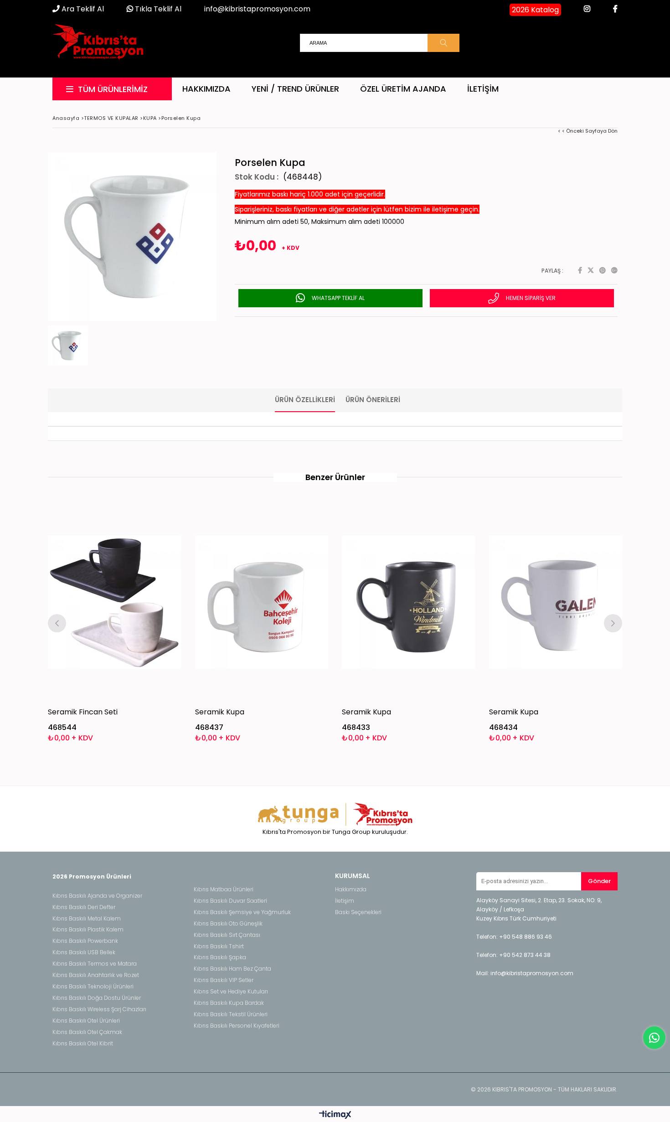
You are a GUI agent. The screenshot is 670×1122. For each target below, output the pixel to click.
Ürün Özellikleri (305, 399)
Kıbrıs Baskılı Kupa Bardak (229, 1003)
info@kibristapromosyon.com (257, 9)
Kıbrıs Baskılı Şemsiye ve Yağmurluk (242, 912)
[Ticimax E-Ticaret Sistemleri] (335, 1115)
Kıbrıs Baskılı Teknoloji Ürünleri (93, 986)
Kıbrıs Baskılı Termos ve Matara (94, 964)
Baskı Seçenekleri (358, 912)
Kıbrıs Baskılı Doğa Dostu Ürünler (96, 998)
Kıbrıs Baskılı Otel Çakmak (87, 1032)
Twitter (591, 270)
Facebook (580, 270)
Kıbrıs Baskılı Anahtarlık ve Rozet (95, 975)
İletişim (483, 88)
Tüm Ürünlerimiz (113, 89)
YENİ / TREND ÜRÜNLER (295, 88)
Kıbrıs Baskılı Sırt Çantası (227, 935)
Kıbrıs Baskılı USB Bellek (83, 952)
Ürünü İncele (147, 622)
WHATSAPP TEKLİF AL (337, 298)
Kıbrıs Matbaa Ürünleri (223, 889)
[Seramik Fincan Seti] (114, 602)
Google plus (614, 270)
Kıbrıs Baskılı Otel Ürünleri (86, 1021)
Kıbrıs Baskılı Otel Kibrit (82, 1043)
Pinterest (602, 270)
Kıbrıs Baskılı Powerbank (85, 941)
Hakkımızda (206, 88)
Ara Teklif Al (82, 9)
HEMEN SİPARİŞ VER (530, 298)
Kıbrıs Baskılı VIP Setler (223, 980)
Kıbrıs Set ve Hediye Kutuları (231, 991)
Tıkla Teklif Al (157, 9)
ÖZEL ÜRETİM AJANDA (403, 88)
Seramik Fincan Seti (83, 712)
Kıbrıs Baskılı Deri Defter (83, 907)
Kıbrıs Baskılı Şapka (220, 957)
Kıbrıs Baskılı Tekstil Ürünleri (231, 1014)
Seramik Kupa (219, 712)
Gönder (599, 881)
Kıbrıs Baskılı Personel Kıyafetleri (236, 1026)
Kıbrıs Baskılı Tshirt (219, 946)
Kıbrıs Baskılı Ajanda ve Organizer (97, 896)
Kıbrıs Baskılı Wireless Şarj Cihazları (99, 1009)
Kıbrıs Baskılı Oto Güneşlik (228, 923)
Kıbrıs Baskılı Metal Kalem (86, 918)
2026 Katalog (535, 10)
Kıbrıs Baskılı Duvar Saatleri (230, 901)
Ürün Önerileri (372, 399)
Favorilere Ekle (115, 622)
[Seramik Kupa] (262, 602)
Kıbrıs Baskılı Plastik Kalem (88, 929)
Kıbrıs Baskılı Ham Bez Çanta (232, 969)
